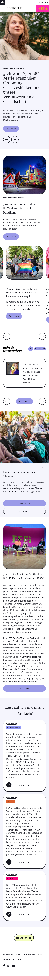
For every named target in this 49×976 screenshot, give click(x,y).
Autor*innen (30, 955)
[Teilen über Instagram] (17, 938)
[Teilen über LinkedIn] (26, 938)
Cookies (18, 955)
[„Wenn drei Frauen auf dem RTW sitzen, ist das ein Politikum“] (24, 218)
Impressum (8, 955)
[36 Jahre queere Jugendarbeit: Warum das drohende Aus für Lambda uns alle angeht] (24, 300)
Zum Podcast (24, 401)
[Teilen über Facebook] (21, 938)
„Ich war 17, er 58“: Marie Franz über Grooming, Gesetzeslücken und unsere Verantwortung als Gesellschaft (22, 87)
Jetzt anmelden (22, 784)
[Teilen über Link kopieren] (30, 938)
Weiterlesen (11, 129)
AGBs (40, 955)
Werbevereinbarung (12, 960)
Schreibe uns (24, 503)
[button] (6, 336)
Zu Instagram (24, 511)
